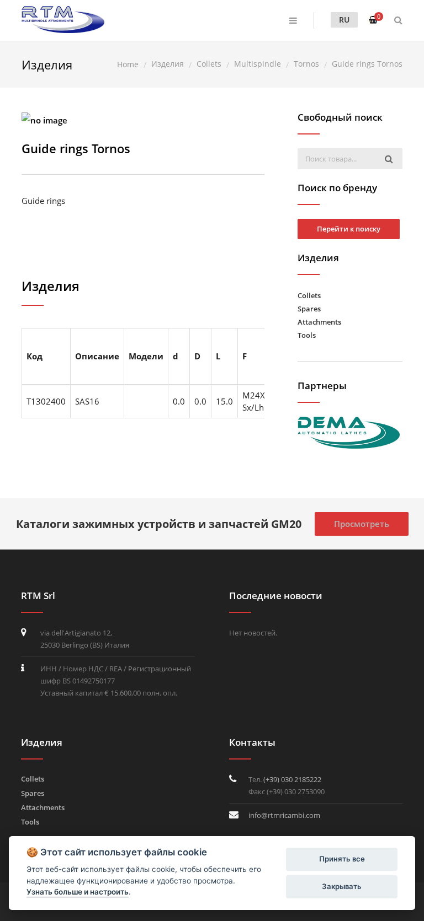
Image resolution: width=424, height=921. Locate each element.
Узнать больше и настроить (77, 891)
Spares (309, 309)
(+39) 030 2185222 (292, 779)
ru (344, 19)
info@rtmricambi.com (284, 815)
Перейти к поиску (348, 229)
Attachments (319, 322)
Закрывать (342, 886)
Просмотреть (361, 523)
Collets (309, 295)
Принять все (342, 858)
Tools (307, 335)
